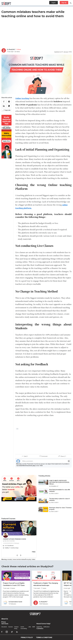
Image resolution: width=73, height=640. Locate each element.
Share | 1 (63, 456)
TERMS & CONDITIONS (44, 637)
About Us (4, 619)
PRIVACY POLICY (27, 637)
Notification (47, 626)
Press (3, 622)
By (8, 49)
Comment (44, 456)
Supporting (39, 626)
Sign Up (64, 2)
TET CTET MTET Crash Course (26, 539)
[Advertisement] (36, 33)
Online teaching (22, 98)
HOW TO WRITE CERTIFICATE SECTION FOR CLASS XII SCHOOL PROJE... (59, 482)
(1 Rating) (27, 543)
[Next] (69, 591)
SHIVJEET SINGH (23, 541)
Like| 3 (26, 456)
